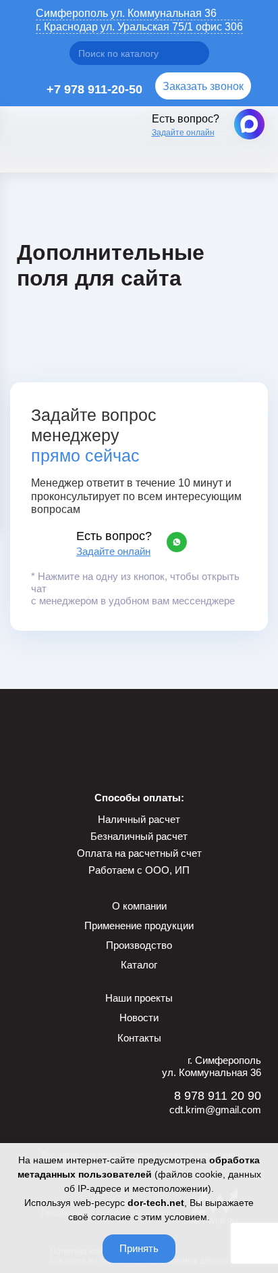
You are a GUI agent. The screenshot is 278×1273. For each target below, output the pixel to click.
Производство (139, 945)
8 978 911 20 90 (217, 1095)
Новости (139, 1017)
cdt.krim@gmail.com (215, 1109)
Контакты (139, 1038)
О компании (139, 906)
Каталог (139, 964)
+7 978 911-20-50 (94, 89)
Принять (139, 1248)
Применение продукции (139, 925)
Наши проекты (139, 998)
